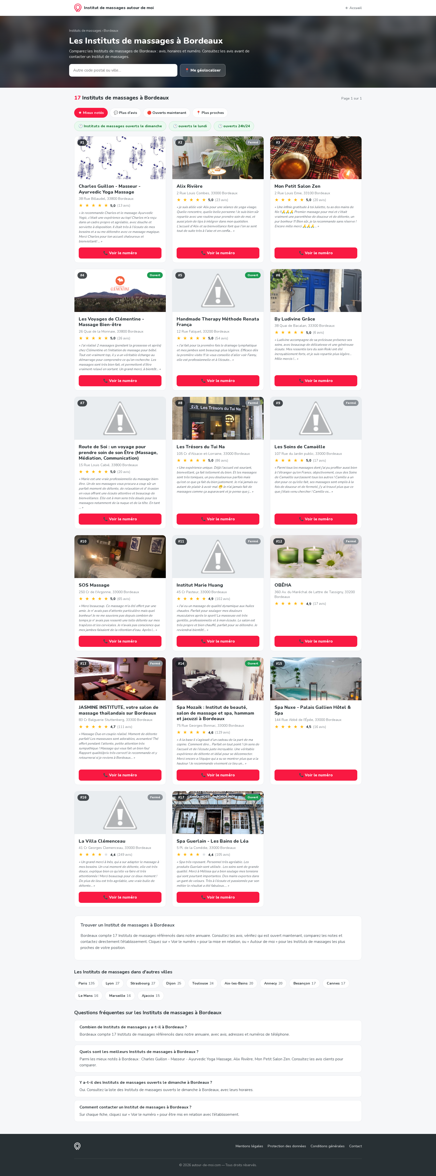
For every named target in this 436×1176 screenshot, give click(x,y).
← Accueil (353, 8)
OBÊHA (283, 585)
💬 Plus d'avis (125, 112)
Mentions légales (249, 1146)
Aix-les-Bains (239, 983)
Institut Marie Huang (200, 585)
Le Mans (88, 995)
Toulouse (202, 983)
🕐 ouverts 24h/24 (234, 126)
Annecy (273, 983)
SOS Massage (94, 585)
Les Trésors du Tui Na (201, 447)
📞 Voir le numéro (120, 253)
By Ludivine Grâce (295, 319)
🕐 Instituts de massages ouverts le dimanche (120, 126)
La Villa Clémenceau (102, 841)
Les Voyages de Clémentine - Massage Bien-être (111, 322)
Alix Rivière (190, 186)
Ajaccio (151, 995)
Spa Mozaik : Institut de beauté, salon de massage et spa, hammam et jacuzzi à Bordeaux (215, 713)
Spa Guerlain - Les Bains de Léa (213, 841)
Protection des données (287, 1146)
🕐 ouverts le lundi (190, 126)
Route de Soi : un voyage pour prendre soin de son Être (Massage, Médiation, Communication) (118, 452)
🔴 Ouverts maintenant (166, 112)
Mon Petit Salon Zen (297, 186)
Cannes (336, 983)
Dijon (173, 983)
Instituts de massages (85, 30)
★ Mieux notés (91, 112)
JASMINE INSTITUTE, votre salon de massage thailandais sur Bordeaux (118, 710)
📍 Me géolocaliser (203, 70)
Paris (86, 983)
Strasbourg (142, 983)
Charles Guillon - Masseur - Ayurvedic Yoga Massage (110, 189)
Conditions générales (328, 1146)
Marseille (120, 995)
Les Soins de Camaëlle (300, 447)
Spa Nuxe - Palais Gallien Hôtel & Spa (313, 710)
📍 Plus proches (210, 112)
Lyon (112, 983)
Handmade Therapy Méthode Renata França (218, 322)
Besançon (304, 983)
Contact (355, 1146)
